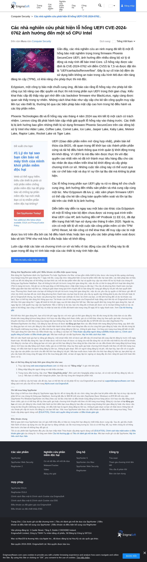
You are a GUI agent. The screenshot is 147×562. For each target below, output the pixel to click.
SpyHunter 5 (82, 458)
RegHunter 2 (17, 466)
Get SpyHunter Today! (29, 213)
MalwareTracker (51, 465)
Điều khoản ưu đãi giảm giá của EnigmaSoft (31, 505)
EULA (24, 223)
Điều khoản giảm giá (41, 335)
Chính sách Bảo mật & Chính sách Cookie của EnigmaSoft (37, 496)
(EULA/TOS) (44, 412)
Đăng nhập (129, 6)
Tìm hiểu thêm (83, 557)
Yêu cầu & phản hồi (118, 469)
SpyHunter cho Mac (85, 462)
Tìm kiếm (100, 5)
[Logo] (20, 5)
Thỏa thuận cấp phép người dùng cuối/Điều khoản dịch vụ (97, 332)
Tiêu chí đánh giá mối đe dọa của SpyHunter (76, 521)
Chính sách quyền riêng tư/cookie (64, 412)
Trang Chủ (39, 6)
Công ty (84, 6)
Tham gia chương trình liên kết (121, 463)
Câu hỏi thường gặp (61, 434)
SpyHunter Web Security (22, 462)
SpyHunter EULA (18, 488)
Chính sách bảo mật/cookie (117, 431)
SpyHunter (16, 458)
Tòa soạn (113, 458)
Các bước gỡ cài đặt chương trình (38, 521)
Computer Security (20, 16)
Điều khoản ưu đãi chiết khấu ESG (26, 509)
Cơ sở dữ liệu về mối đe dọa (57, 461)
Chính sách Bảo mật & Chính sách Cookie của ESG (34, 500)
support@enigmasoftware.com (117, 381)
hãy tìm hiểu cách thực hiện (94, 335)
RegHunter (81, 470)
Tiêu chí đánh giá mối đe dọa (85, 434)
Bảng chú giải (50, 473)
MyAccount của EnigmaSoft (56, 384)
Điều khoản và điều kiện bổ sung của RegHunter (74, 524)
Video (46, 469)
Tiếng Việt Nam (114, 6)
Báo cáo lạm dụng (117, 473)
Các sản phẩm (50, 6)
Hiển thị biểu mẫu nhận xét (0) (29, 260)
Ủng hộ (74, 6)
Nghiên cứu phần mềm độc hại (62, 5)
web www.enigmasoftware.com (43, 366)
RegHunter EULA (19, 492)
